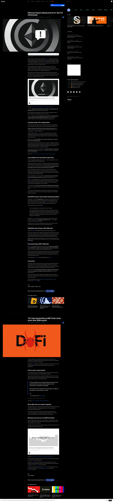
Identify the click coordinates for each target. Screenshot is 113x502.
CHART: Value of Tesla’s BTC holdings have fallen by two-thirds (74, 34)
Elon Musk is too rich (76, 85)
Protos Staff (43, 320)
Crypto (29, 284)
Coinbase (36, 284)
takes (31, 244)
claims (31, 177)
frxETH (50, 255)
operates (33, 228)
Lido (39, 284)
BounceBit (36, 320)
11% (34, 128)
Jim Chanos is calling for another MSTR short (95, 23)
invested (37, 462)
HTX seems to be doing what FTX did (79, 79)
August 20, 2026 (42, 393)
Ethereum (32, 284)
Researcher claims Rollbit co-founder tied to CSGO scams (33, 304)
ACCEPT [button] (110, 500)
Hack (39, 320)
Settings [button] (106, 500)
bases (33, 216)
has (58, 157)
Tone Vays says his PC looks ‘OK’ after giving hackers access (42, 454)
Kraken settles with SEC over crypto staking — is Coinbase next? (43, 151)
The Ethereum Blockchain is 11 (77, 82)
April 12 (47, 56)
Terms (68, 95)
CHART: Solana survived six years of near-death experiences (74, 45)
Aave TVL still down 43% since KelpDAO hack (40, 398)
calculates (48, 199)
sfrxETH (37, 255)
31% (45, 157)
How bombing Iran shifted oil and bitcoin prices (74, 51)
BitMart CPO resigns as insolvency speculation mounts (57, 304)
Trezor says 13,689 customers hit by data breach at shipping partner (45, 494)
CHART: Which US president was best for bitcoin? (74, 40)
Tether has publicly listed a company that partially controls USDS (76, 24)
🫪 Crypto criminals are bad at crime (77, 81)
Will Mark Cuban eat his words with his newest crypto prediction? (45, 305)
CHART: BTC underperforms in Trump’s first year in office (75, 56)
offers (43, 148)
